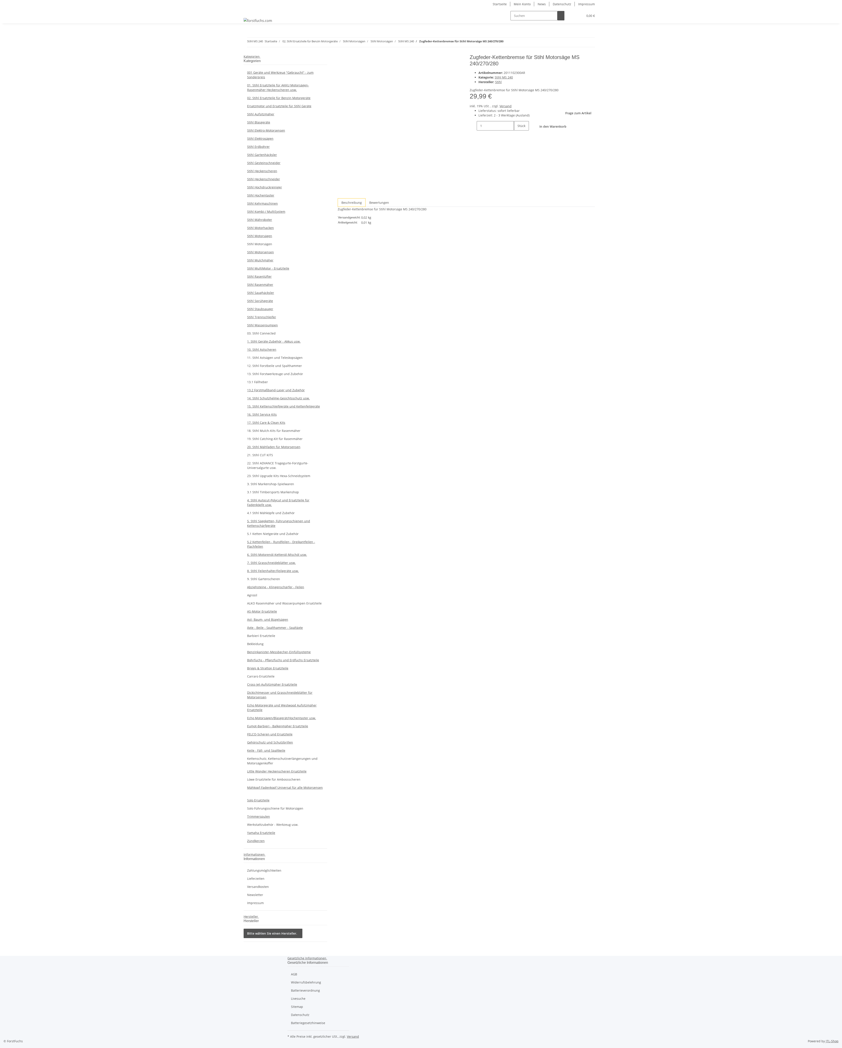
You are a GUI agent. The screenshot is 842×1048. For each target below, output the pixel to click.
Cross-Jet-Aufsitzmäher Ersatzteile (272, 684)
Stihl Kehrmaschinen (262, 203)
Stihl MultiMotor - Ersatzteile (268, 268)
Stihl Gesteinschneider (263, 163)
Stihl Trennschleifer (261, 317)
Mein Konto (522, 4)
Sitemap (297, 1007)
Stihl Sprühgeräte (260, 301)
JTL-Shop (832, 1041)
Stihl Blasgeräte (258, 122)
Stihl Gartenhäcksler (262, 155)
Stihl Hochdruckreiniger (264, 187)
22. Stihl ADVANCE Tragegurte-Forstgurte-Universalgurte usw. (277, 465)
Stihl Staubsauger (260, 309)
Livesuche (298, 998)
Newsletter (255, 895)
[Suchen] (560, 15)
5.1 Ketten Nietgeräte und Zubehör (273, 534)
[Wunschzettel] (578, 15)
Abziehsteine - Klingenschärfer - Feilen (275, 587)
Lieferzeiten (255, 878)
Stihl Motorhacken (260, 228)
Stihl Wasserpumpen (262, 325)
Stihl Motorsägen (259, 236)
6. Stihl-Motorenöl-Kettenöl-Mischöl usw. (277, 555)
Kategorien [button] (252, 56)
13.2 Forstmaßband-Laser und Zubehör (276, 390)
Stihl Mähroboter (259, 220)
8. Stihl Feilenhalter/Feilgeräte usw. (273, 571)
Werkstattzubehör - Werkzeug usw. (272, 825)
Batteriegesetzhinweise (308, 1023)
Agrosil (252, 595)
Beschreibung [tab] (351, 202)
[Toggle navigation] (249, 12)
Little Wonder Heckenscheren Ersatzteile (277, 771)
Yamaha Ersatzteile (261, 833)
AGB (294, 974)
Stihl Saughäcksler (260, 293)
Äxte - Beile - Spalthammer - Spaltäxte (275, 628)
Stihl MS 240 (504, 77)
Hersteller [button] (251, 916)
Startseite (500, 4)
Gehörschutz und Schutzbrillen (270, 742)
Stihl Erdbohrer (258, 147)
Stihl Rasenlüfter (259, 276)
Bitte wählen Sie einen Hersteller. (272, 933)
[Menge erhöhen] (517, 135)
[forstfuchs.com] (258, 20)
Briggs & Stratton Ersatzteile (267, 668)
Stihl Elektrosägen (260, 138)
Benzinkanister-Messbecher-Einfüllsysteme (279, 652)
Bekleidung (255, 644)
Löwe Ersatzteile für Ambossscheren (273, 779)
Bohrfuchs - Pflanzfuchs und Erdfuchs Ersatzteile (283, 660)
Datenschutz (562, 4)
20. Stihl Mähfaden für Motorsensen (273, 447)
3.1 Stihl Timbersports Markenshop (273, 492)
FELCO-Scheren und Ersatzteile (270, 734)
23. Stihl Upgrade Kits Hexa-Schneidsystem (278, 476)
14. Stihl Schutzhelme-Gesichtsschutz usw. (278, 398)
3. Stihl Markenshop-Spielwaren (270, 484)
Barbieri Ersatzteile (261, 636)
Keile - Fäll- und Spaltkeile (266, 750)
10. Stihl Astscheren (261, 349)
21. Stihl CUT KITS (260, 455)
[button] (571, 15)
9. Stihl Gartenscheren (263, 579)
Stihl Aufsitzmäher (260, 114)
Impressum (586, 4)
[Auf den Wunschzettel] (349, 68)
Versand (505, 106)
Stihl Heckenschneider (263, 179)
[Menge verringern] (473, 126)
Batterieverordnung (305, 990)
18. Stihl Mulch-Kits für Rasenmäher (273, 431)
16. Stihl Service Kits (262, 414)
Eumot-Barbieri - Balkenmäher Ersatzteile (277, 726)
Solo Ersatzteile (258, 800)
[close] (341, 59)
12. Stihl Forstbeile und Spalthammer (274, 366)
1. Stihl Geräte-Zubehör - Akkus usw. (274, 341)
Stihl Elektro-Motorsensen (266, 130)
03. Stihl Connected (261, 333)
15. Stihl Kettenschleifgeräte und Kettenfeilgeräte (283, 406)
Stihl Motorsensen (260, 252)
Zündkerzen (256, 841)
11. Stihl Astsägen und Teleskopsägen (275, 358)
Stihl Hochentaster (260, 195)
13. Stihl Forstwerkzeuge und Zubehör (275, 374)
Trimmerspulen (258, 816)
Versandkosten (258, 887)
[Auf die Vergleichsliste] (341, 68)
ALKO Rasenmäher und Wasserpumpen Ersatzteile (284, 603)
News (542, 4)
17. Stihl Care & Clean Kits (266, 422)
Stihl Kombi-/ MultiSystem (266, 211)
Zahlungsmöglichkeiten (264, 870)
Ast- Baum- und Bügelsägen (267, 619)
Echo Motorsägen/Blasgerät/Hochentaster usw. (281, 718)
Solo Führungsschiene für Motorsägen (275, 808)
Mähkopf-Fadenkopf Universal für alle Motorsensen (285, 787)
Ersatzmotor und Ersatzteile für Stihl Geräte (279, 106)
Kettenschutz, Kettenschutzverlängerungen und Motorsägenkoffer (282, 760)
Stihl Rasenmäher (260, 285)
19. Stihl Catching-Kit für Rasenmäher (275, 439)
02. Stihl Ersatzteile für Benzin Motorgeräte (278, 98)
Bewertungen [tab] (379, 202)
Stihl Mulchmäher (260, 260)
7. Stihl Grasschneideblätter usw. (271, 563)
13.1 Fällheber (257, 382)
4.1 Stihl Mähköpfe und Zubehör (271, 513)
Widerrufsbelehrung (306, 982)
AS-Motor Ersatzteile (262, 611)
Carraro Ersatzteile (261, 676)
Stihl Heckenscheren (262, 171)
